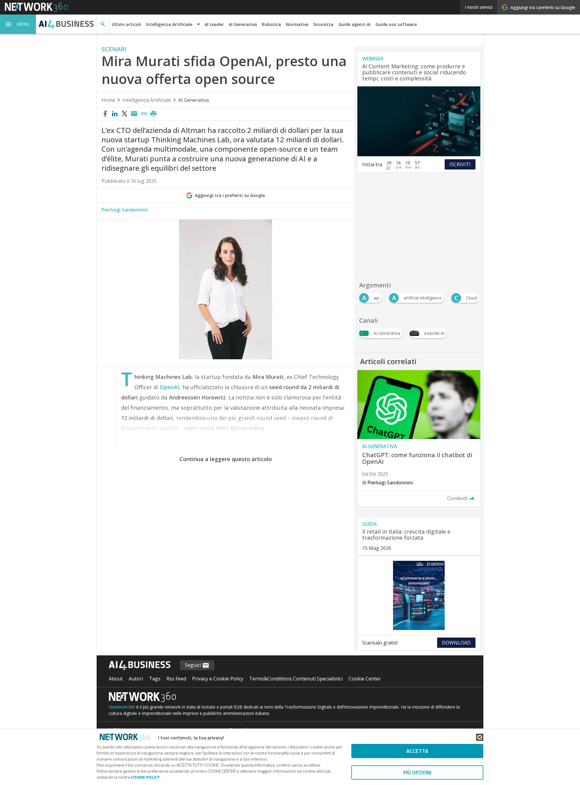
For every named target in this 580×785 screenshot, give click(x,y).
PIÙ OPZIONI (417, 772)
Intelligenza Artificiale (146, 100)
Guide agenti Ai (354, 24)
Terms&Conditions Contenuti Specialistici (296, 678)
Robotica (271, 24)
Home (108, 100)
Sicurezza (323, 24)
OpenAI (169, 387)
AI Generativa (243, 24)
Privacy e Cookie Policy (217, 678)
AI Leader (214, 24)
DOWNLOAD (456, 642)
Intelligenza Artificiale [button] (169, 24)
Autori (136, 678)
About (116, 678)
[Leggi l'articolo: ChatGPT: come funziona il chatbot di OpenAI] (418, 438)
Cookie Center (365, 678)
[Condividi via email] (134, 114)
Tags (154, 678)
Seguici (193, 665)
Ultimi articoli (126, 24)
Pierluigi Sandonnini (125, 209)
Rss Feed (176, 678)
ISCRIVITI (460, 164)
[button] (18, 24)
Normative (297, 24)
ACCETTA (417, 751)
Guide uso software (396, 24)
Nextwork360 (122, 707)
